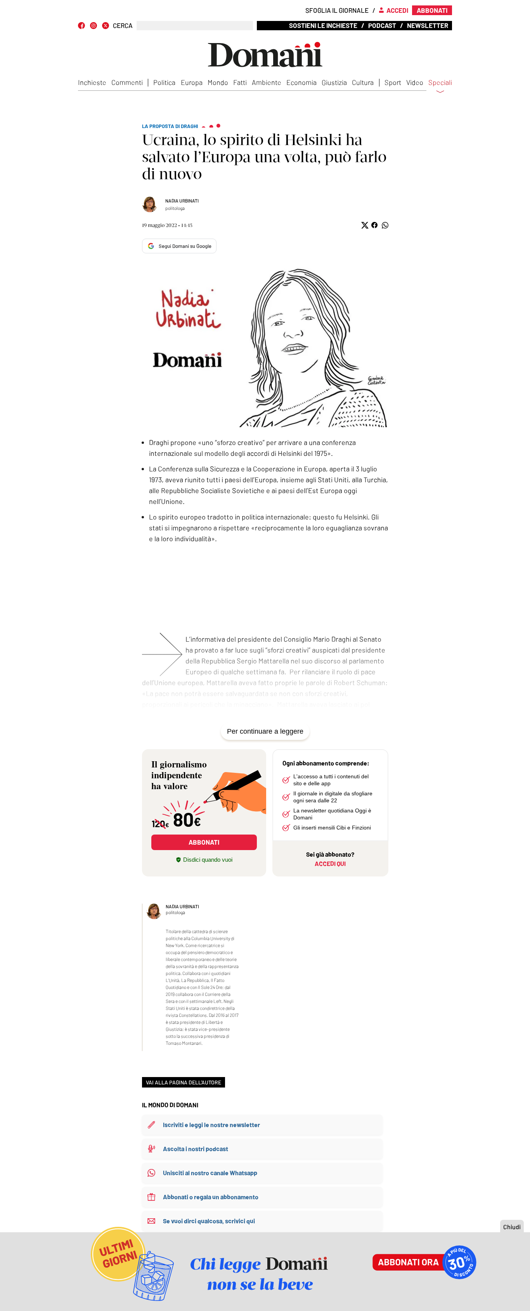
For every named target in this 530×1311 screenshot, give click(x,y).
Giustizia (334, 82)
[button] (364, 225)
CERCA (123, 25)
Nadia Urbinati (182, 200)
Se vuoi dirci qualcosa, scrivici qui (209, 1220)
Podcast (382, 25)
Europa (192, 82)
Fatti (240, 82)
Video (414, 82)
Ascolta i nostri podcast (195, 1148)
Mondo (218, 82)
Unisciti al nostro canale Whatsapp (210, 1172)
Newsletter (427, 25)
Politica (164, 82)
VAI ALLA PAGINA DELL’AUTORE (183, 1082)
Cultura (363, 82)
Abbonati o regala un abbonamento (210, 1196)
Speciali (440, 83)
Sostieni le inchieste (323, 25)
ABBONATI (204, 842)
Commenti (127, 82)
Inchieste (92, 82)
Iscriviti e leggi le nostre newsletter (211, 1124)
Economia (301, 82)
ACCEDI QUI (330, 863)
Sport (393, 82)
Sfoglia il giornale (337, 10)
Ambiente (266, 82)
